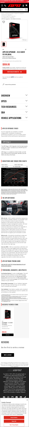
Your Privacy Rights (14, 425)
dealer (15, 279)
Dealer (20, 300)
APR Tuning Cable (21, 277)
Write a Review (7, 355)
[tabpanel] (7, 322)
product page (5, 301)
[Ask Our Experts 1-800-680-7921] (5, 5)
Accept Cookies (14, 417)
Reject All (14, 421)
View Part (8, 334)
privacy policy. (20, 414)
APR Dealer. (20, 273)
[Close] (27, 400)
